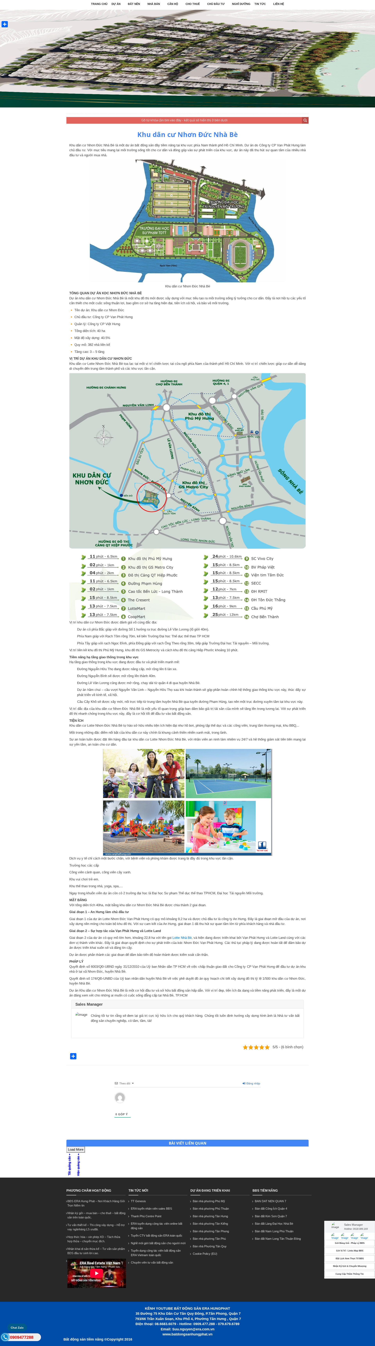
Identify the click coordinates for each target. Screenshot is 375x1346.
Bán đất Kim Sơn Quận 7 (271, 1216)
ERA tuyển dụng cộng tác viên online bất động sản (156, 1226)
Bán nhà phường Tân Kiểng (210, 1223)
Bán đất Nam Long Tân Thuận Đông (278, 1238)
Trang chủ (99, 3)
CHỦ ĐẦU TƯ (216, 3)
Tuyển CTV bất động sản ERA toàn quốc (156, 1235)
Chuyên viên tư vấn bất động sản (152, 1262)
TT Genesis (138, 1201)
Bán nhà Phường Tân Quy (210, 1246)
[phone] (5, 1338)
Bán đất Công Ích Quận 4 (271, 1208)
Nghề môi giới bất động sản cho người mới (158, 1243)
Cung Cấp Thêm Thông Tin (350, 1274)
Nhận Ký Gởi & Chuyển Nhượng (349, 1266)
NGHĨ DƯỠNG (241, 3)
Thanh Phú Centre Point (146, 1216)
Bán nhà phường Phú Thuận (211, 1208)
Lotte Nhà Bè (182, 938)
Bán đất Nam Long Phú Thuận (274, 1231)
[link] (335, 1236)
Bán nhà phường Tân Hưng (210, 1216)
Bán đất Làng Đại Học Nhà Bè (274, 1223)
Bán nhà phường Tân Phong (211, 1231)
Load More (75, 1149)
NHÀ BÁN (153, 3)
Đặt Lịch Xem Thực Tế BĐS (350, 1258)
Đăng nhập (253, 1083)
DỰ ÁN (116, 3)
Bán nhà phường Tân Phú (209, 1238)
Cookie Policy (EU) (205, 1253)
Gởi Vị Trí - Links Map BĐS (349, 1251)
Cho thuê (193, 3)
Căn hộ (172, 3)
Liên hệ (278, 3)
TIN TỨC (260, 3)
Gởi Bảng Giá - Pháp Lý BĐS (349, 1243)
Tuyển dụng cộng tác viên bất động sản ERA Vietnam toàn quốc (156, 1253)
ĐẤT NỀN (134, 3)
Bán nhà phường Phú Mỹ (209, 1201)
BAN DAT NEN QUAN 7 (270, 1201)
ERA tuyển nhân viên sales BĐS (151, 1208)
